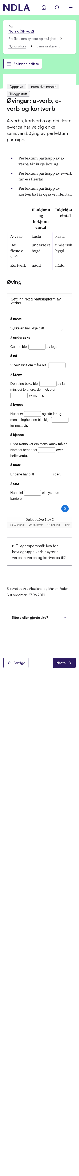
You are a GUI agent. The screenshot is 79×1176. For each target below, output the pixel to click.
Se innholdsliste (26, 64)
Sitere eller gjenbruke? (30, 617)
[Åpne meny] (71, 8)
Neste (61, 663)
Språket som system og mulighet (32, 39)
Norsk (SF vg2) (21, 31)
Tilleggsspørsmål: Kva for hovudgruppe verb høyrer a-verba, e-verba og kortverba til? (39, 551)
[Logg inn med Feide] (44, 8)
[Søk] (57, 8)
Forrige (19, 663)
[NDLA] (16, 7)
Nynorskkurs (17, 46)
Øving (14, 282)
